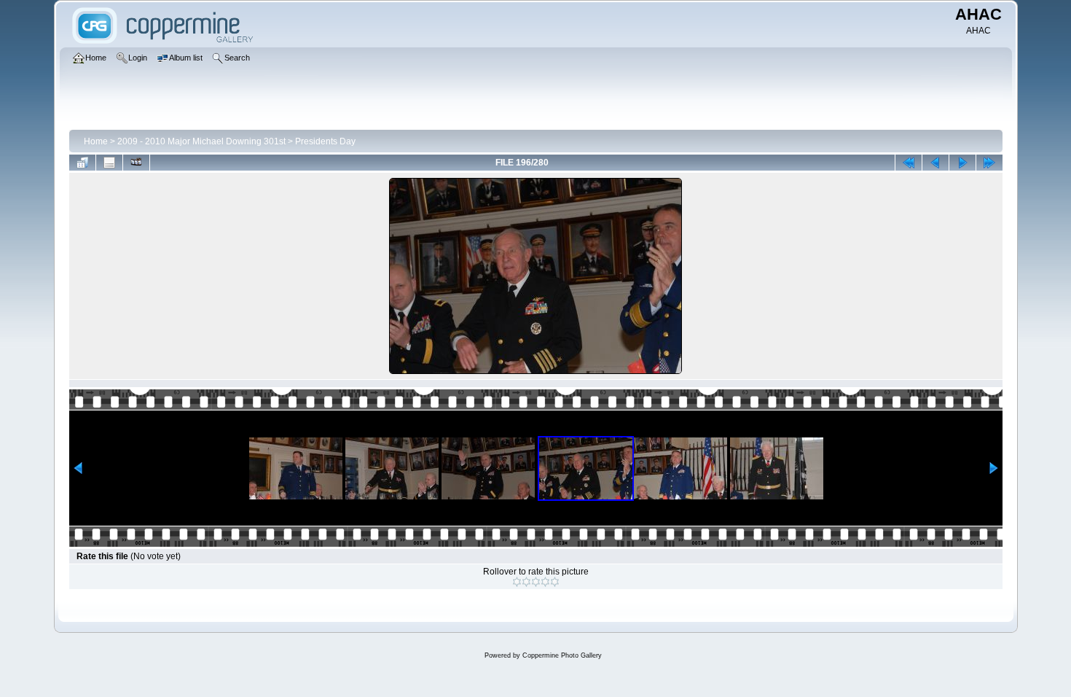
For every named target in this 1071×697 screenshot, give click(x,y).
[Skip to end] (989, 163)
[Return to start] (908, 163)
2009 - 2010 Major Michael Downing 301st (201, 141)
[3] (536, 582)
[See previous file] (935, 163)
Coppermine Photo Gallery (562, 655)
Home (96, 141)
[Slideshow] (136, 163)
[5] (555, 582)
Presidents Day (325, 141)
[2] (526, 582)
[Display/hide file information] (109, 163)
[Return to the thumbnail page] (82, 163)
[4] (545, 582)
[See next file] (962, 163)
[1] (517, 582)
